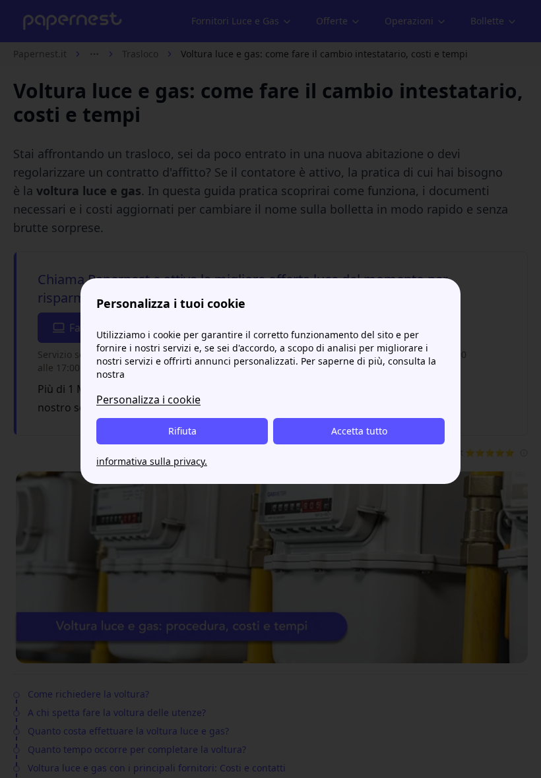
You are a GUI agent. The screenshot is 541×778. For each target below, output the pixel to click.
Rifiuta (182, 431)
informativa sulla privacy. (151, 461)
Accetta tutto (359, 431)
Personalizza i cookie (148, 399)
